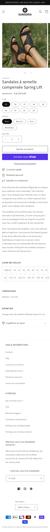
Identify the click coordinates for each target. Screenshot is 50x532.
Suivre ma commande (15, 383)
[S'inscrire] (41, 478)
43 (34, 110)
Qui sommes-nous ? (14, 400)
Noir (7, 121)
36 (15, 104)
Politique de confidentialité (18, 425)
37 (24, 104)
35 (6, 104)
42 (24, 110)
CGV (7, 407)
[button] (3, 12)
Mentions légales (13, 413)
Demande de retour (14, 371)
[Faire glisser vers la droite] (31, 73)
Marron (19, 121)
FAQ (7, 358)
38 (34, 104)
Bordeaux (9, 127)
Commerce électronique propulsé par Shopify (31, 527)
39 (43, 104)
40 (6, 110)
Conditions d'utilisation (16, 419)
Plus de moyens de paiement (25, 163)
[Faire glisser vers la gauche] (19, 73)
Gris (32, 121)
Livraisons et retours (15, 364)
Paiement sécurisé (14, 377)
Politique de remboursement (19, 432)
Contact (9, 352)
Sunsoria (11, 527)
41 (15, 110)
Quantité (5, 134)
